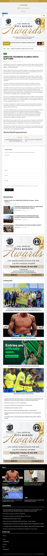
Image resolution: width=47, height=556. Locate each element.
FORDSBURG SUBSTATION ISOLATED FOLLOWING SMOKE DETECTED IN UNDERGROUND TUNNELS (23, 523)
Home (4, 539)
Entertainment (6, 549)
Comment (7, 155)
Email (6, 175)
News (5, 53)
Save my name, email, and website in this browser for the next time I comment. (22, 185)
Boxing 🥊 (23, 336)
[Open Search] (41, 15)
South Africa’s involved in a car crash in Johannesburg (27, 1)
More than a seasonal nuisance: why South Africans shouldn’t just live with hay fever (20, 528)
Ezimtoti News (7, 61)
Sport (4, 497)
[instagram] (23, 11)
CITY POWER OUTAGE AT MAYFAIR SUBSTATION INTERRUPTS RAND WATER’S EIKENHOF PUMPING (23, 526)
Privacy (4, 535)
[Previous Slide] (42, 1)
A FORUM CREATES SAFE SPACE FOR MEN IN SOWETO (27, 225)
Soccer (23, 391)
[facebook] (22, 11)
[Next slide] (44, 1)
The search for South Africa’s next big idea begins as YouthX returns (23, 366)
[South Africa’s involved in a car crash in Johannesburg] (27, 44)
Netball (23, 307)
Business (23, 364)
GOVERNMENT (6, 541)
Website (6, 180)
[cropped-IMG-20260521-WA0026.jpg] (23, 29)
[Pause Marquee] (43, 43)
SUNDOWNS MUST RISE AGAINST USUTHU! (23, 393)
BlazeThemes (41, 554)
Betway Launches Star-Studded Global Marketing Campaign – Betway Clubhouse (20, 410)
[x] (25, 11)
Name (6, 170)
